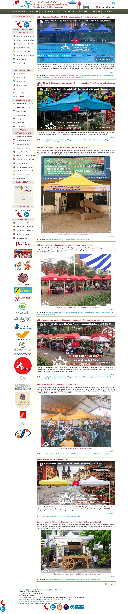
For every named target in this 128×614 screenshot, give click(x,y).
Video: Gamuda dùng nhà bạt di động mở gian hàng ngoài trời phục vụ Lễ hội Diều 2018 (70, 320)
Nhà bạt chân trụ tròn (57, 77)
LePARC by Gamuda (48, 314)
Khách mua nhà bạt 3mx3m (92, 75)
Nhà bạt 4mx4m (89, 140)
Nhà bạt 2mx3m (67, 312)
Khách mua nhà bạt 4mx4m (54, 142)
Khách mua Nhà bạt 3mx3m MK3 (75, 77)
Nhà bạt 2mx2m (51, 454)
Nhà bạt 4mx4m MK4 (100, 140)
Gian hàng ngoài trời (52, 75)
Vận (31, 590)
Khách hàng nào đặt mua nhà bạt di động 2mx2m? (56, 384)
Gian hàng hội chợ (95, 579)
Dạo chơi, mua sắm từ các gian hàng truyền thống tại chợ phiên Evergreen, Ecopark (69, 522)
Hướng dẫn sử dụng (43, 590)
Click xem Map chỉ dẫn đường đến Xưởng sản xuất (36, 601)
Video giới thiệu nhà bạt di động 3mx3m (52, 459)
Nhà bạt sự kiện (77, 454)
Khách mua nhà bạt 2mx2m (104, 454)
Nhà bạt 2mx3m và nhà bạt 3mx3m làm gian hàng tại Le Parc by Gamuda (65, 245)
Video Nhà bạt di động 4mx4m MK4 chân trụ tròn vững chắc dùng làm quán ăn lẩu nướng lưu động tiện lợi (76, 84)
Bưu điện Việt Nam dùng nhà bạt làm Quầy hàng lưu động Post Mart (63, 147)
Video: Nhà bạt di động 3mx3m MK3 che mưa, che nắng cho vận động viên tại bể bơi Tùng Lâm (73, 17)
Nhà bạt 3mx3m (67, 239)
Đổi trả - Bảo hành (55, 590)
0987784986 (27, 21)
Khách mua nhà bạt (108, 75)
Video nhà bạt (79, 75)
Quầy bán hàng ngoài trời (66, 75)
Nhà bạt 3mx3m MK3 (43, 77)
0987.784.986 (109, 7)
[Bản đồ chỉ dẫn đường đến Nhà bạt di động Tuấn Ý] (23, 203)
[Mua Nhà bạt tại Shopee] (59, 609)
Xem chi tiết (109, 73)
